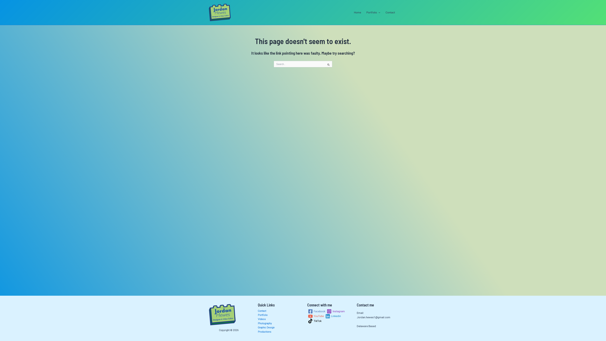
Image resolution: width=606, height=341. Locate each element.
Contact (390, 12)
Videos (262, 319)
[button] (378, 12)
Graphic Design (266, 327)
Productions (264, 331)
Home (357, 12)
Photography (265, 323)
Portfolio (371, 12)
